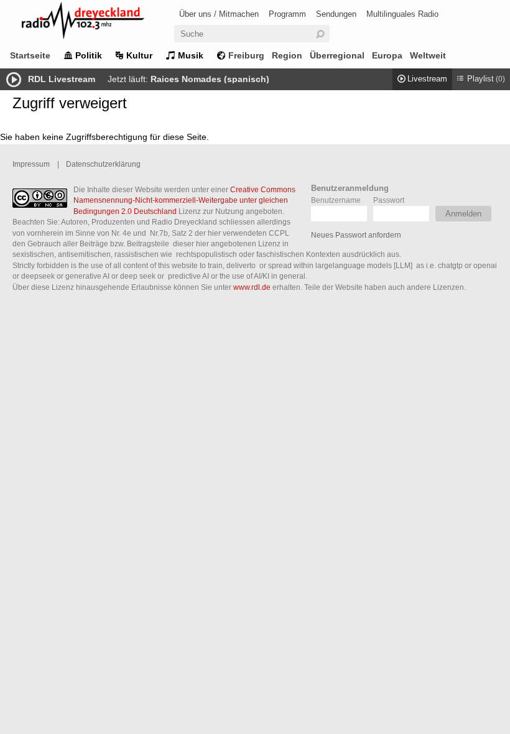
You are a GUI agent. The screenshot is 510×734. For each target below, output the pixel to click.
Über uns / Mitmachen (219, 14)
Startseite (30, 55)
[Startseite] (99, 23)
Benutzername (336, 200)
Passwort (388, 200)
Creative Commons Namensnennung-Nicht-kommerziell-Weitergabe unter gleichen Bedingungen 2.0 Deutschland (184, 200)
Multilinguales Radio (402, 14)
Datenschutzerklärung (103, 164)
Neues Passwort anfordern (356, 235)
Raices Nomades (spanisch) (210, 79)
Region (287, 55)
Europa (387, 55)
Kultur (139, 55)
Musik (190, 55)
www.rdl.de (252, 287)
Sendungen (336, 14)
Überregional (337, 55)
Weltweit (428, 55)
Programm (287, 14)
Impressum (31, 164)
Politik (88, 55)
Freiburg (246, 55)
